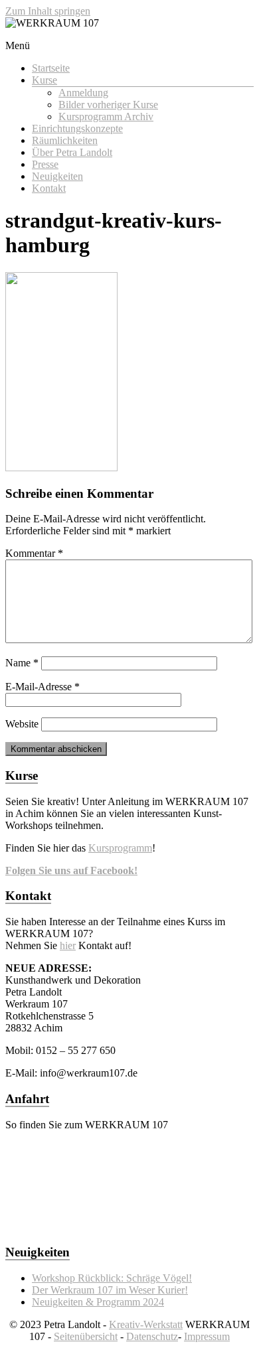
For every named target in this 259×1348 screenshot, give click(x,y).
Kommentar (34, 553)
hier (68, 945)
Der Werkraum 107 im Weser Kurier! (110, 1290)
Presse (45, 164)
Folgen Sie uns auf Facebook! (71, 870)
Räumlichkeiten (65, 140)
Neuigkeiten (57, 176)
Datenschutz (152, 1336)
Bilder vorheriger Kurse (108, 104)
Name (22, 662)
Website (22, 723)
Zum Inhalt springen (47, 11)
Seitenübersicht (86, 1336)
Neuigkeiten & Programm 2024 (98, 1302)
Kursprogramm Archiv (105, 116)
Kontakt (49, 188)
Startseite (51, 68)
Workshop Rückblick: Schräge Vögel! (112, 1278)
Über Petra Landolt (72, 152)
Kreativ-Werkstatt (146, 1324)
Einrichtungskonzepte (77, 128)
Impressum (207, 1336)
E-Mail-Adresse (42, 686)
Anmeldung (83, 92)
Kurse (44, 80)
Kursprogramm (120, 848)
